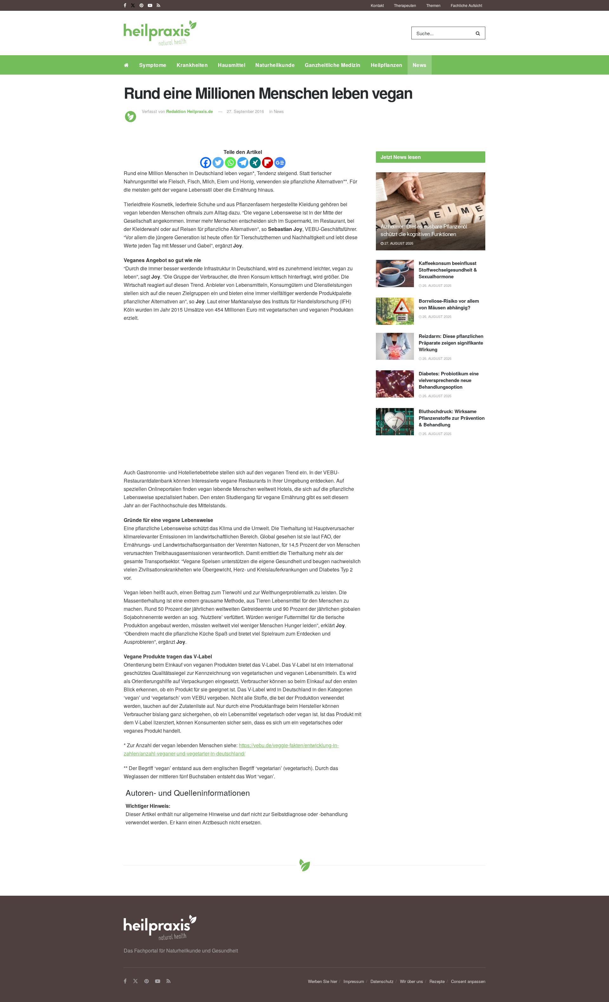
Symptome (153, 65)
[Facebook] (205, 162)
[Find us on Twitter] (133, 5)
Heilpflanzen (387, 65)
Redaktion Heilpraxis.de (189, 111)
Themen (433, 5)
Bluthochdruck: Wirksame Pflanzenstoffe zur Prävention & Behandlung (452, 418)
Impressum (354, 981)
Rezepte (437, 981)
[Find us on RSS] (158, 5)
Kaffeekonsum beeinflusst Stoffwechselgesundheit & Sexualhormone (448, 270)
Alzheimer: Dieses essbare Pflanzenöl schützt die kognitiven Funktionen (424, 230)
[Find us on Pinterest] (141, 5)
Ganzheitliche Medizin (333, 65)
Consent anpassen (468, 981)
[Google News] (279, 162)
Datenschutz (382, 981)
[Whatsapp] (230, 162)
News (420, 65)
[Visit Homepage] (160, 33)
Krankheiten (192, 65)
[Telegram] (242, 162)
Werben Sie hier (322, 981)
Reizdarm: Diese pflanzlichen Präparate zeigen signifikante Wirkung (451, 343)
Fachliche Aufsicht (466, 5)
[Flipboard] (267, 162)
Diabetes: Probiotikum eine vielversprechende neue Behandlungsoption (449, 380)
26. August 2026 (436, 285)
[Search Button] (479, 33)
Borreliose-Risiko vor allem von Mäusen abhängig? (449, 304)
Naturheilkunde (275, 65)
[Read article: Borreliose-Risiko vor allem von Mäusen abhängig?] (395, 311)
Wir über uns (411, 981)
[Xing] (255, 162)
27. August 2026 (398, 243)
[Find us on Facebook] (125, 5)
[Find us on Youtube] (150, 5)
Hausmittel (231, 65)
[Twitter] (218, 162)
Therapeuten (405, 5)
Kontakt (377, 5)
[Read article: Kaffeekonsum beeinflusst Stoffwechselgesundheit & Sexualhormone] (395, 273)
